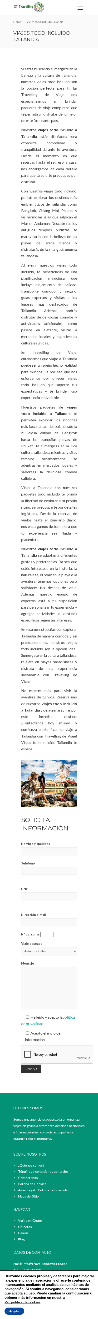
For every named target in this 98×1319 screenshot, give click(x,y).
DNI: (24, 889)
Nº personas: (30, 934)
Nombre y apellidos (35, 844)
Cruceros (25, 1227)
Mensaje (27, 963)
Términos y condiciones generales (43, 1171)
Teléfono (28, 863)
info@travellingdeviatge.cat (45, 1264)
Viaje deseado (31, 943)
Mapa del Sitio (28, 1196)
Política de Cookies (32, 1184)
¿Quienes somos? (31, 1165)
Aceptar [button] (14, 1311)
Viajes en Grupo (30, 1220)
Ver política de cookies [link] (22, 1302)
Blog (21, 1239)
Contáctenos (28, 1178)
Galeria (23, 1233)
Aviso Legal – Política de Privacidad (43, 1190)
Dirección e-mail (33, 915)
